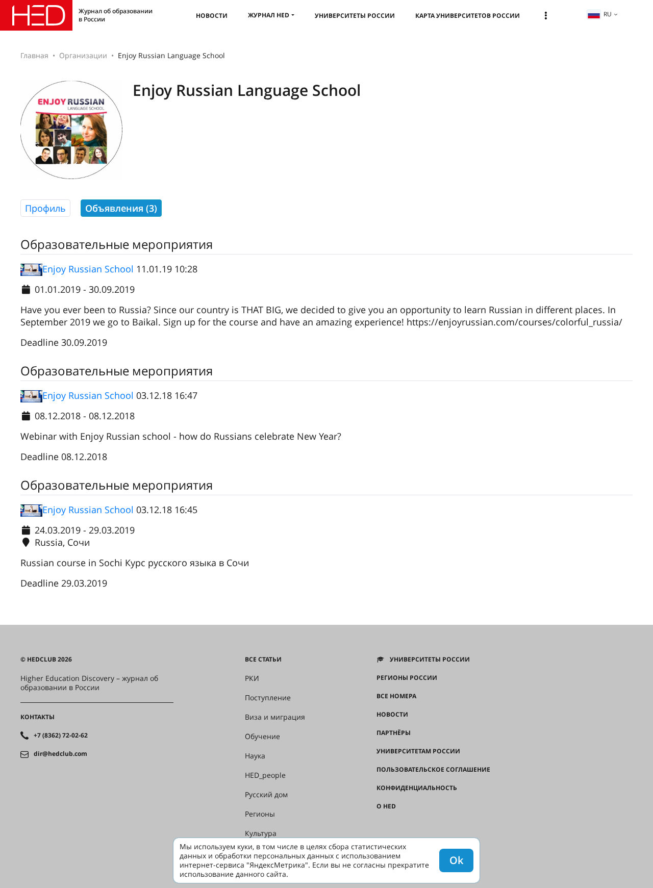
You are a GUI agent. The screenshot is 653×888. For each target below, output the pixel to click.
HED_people (265, 775)
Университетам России (418, 751)
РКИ (252, 678)
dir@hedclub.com (60, 754)
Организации (83, 55)
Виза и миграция (275, 717)
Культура (261, 833)
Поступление (268, 697)
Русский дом (266, 794)
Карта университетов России (467, 15)
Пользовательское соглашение (433, 770)
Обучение (262, 736)
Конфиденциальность (416, 788)
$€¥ (381, 825)
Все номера (396, 696)
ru (608, 14)
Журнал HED (268, 15)
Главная (34, 55)
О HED (386, 806)
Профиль (45, 208)
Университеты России (355, 15)
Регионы (260, 814)
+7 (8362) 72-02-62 (61, 735)
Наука (255, 755)
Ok (456, 860)
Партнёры (393, 733)
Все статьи (263, 659)
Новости (212, 15)
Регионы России (406, 678)
